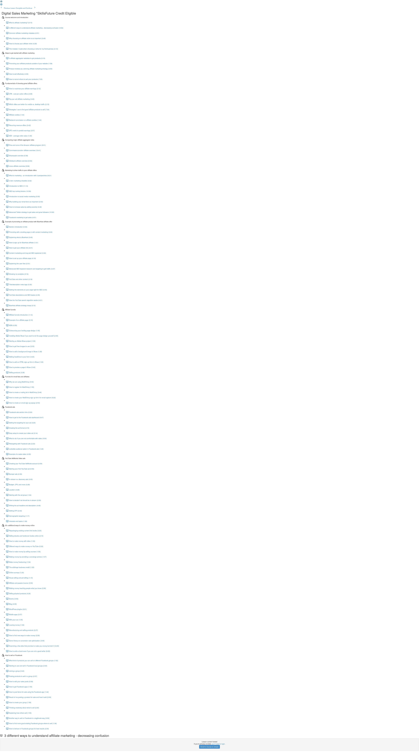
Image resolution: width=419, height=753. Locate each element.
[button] (1, 2)
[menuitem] (1, 5)
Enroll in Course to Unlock (209, 747)
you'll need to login (218, 744)
